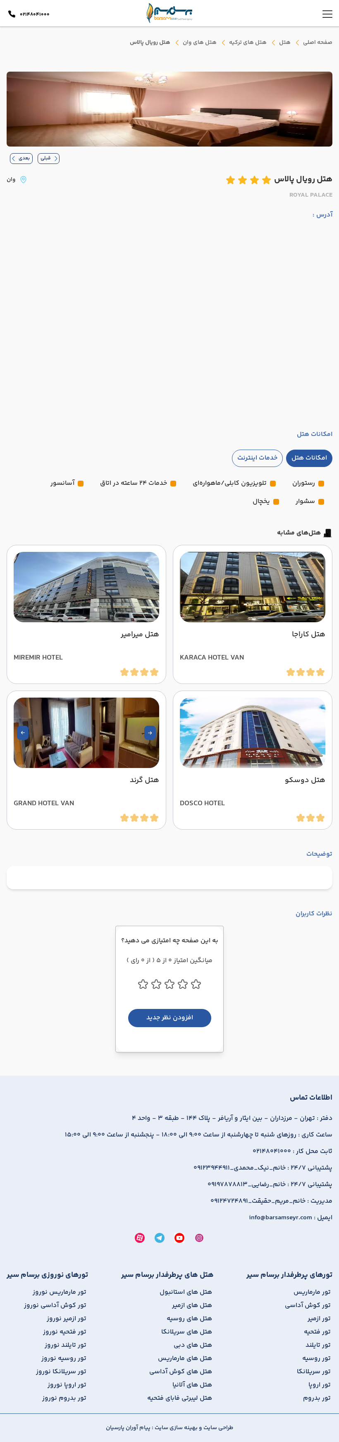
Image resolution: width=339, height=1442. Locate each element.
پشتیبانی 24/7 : (262, 1168)
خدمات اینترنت (257, 458)
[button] (150, 733)
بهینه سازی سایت (175, 1427)
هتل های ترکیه (248, 43)
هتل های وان (200, 43)
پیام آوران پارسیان (128, 1427)
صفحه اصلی (317, 42)
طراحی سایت (217, 1427)
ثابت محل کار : (292, 1152)
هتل (285, 43)
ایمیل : (290, 1218)
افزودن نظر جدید (169, 1018)
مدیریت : (271, 1201)
